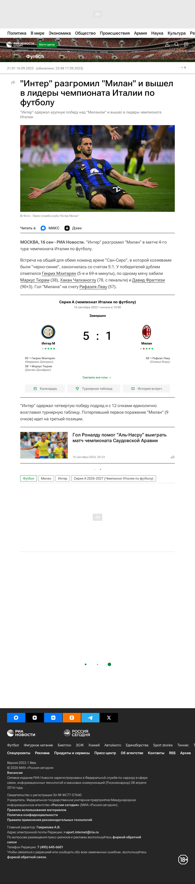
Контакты (156, 753)
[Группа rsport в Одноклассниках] (72, 717)
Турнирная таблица (97, 388)
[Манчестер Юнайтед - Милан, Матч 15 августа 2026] (146, 348)
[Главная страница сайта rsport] (30, 44)
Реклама (42, 753)
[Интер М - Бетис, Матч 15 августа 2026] (48, 348)
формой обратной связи (26, 857)
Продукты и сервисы (72, 753)
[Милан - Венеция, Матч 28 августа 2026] (152, 348)
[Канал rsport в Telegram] (90, 717)
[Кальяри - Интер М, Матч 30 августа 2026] (54, 348)
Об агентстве (132, 753)
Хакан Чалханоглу (78, 279)
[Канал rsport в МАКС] (16, 717)
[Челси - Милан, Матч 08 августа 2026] (144, 348)
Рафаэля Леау (93, 286)
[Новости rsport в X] (109, 717)
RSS (172, 753)
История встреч (150, 388)
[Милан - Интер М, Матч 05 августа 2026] (43, 348)
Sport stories (163, 745)
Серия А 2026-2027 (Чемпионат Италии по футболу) (113, 478)
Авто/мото (112, 745)
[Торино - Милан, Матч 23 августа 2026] (149, 348)
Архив (185, 753)
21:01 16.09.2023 (20, 68)
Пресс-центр (105, 753)
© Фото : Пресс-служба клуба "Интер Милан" (49, 216)
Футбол (28, 478)
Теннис (183, 745)
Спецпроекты (18, 753)
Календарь (48, 388)
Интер (62, 478)
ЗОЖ (80, 745)
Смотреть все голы (95, 377)
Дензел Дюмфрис (38, 370)
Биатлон (64, 745)
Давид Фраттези (148, 279)
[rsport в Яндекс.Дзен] (35, 717)
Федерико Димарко (39, 361)
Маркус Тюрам (34, 279)
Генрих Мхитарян (59, 273)
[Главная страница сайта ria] (7, 44)
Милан (46, 478)
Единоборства (137, 745)
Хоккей (94, 745)
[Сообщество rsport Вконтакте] (53, 717)
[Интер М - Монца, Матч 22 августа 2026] (51, 348)
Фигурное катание (38, 745)
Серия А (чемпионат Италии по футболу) (97, 302)
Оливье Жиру (160, 361)
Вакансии (15, 773)
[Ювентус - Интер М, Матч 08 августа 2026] (45, 348)
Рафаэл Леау (161, 358)
